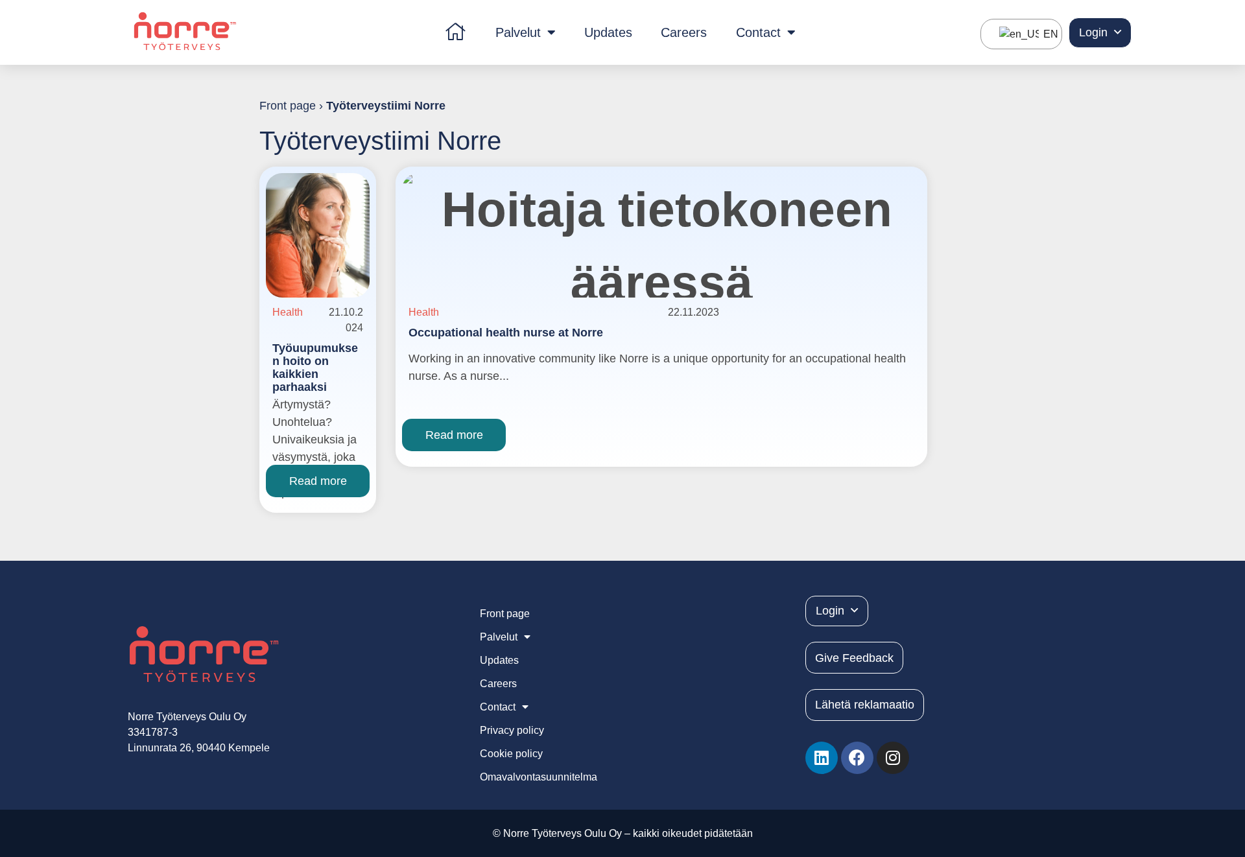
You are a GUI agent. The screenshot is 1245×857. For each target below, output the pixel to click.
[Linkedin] (821, 758)
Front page (287, 105)
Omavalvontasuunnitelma (538, 776)
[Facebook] (857, 758)
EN (1045, 34)
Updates (608, 32)
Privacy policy (512, 730)
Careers (684, 32)
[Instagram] (893, 758)
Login (1095, 32)
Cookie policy (511, 753)
